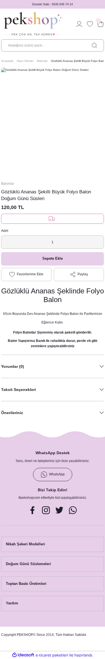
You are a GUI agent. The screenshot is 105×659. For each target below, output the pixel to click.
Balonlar (7, 184)
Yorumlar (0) (12, 366)
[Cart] (100, 24)
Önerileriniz (12, 412)
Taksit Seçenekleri (18, 389)
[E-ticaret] (52, 655)
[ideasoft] (23, 655)
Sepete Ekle (52, 258)
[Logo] (32, 24)
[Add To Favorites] (26, 274)
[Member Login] (79, 24)
